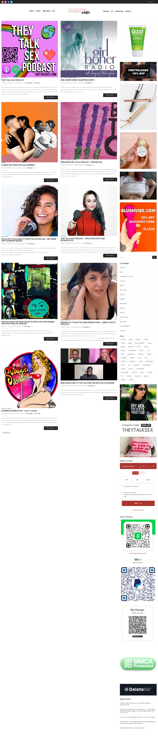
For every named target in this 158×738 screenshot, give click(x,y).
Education (4, 77)
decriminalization (139, 343)
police (139, 357)
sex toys (131, 368)
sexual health (125, 372)
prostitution (124, 317)
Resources (46, 11)
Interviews (69, 77)
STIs (122, 376)
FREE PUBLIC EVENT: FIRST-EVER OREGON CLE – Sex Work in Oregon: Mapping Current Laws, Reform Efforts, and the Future (137, 711)
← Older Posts (5, 432)
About (31, 11)
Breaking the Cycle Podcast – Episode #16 (81, 162)
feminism (130, 346)
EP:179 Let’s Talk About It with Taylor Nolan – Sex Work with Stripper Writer (28, 240)
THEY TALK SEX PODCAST (12, 80)
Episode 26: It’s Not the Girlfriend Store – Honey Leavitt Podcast (88, 323)
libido (122, 354)
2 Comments (37, 413)
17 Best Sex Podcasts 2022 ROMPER (18, 165)
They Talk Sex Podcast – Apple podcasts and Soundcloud (83, 239)
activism (123, 339)
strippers (123, 379)
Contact (128, 11)
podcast (132, 357)
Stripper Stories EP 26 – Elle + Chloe (19, 411)
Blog (2, 236)
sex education (146, 365)
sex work (123, 321)
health (146, 346)
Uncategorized (125, 326)
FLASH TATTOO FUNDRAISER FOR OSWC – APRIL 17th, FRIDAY (137, 717)
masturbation (131, 354)
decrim (3, 319)
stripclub (129, 376)
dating (130, 343)
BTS (53, 11)
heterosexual (132, 350)
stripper (146, 376)
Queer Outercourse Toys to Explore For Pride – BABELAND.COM (135, 704)
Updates (75, 77)
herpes (123, 350)
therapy (131, 379)
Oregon (122, 308)
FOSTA (139, 346)
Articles (122, 267)
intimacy (141, 350)
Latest (38, 11)
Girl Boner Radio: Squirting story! (78, 80)
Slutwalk (149, 372)
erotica (150, 343)
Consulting (119, 11)
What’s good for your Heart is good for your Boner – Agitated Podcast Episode (28, 323)
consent (138, 339)
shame (142, 372)
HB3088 (122, 299)
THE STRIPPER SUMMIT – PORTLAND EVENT (132, 728)
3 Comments (36, 83)
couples (146, 339)
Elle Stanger (29, 83)
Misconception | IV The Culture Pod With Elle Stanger (87, 383)
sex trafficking (140, 368)
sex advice (136, 365)
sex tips (123, 368)
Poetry (122, 312)
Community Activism (126, 276)
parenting (123, 357)
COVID (123, 343)
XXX (112, 11)
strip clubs (138, 376)
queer (140, 361)
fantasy (123, 346)
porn (145, 357)
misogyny (141, 354)
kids (148, 350)
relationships (149, 361)
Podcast (106, 11)
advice (131, 339)
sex (129, 365)
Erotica (122, 294)
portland (123, 361)
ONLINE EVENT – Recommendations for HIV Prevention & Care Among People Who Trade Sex (138, 722)
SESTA (123, 365)
